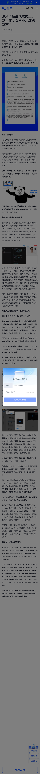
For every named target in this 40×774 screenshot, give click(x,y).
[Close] (34, 371)
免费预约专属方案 (20, 400)
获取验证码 (30, 392)
